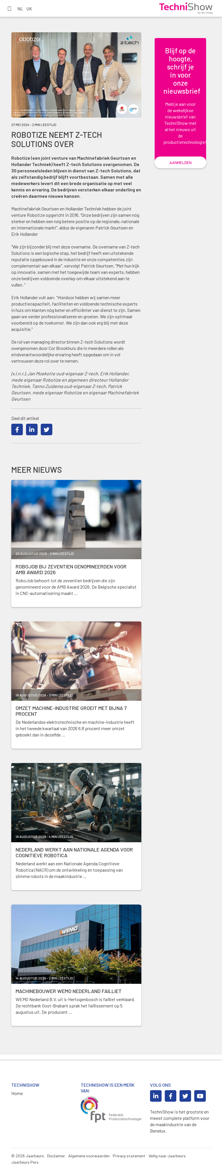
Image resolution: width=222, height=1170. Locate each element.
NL (20, 8)
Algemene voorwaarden (89, 1155)
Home (17, 1093)
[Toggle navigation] (9, 8)
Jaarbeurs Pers (24, 1162)
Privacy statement (129, 1155)
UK (29, 8)
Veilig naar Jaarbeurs (167, 1155)
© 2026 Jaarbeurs (27, 1155)
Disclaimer (56, 1155)
